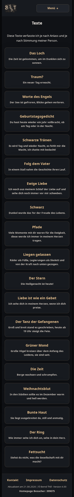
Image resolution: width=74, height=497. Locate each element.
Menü (49, 8)
